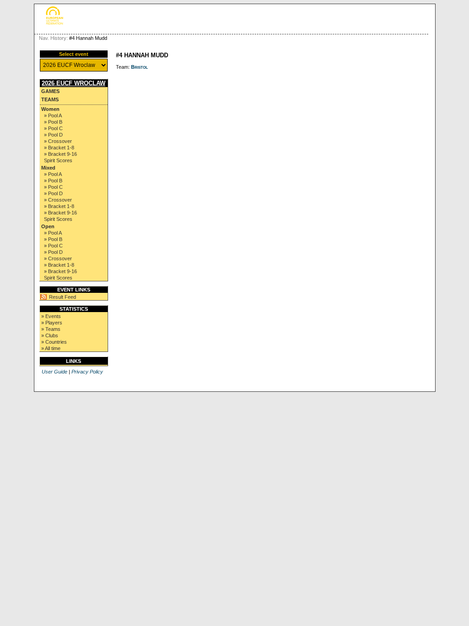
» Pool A (53, 115)
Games (50, 91)
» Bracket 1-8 (59, 147)
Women (50, 109)
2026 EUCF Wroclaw (73, 83)
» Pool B (53, 122)
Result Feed (62, 297)
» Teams (50, 329)
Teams (50, 99)
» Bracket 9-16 (60, 154)
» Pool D (53, 134)
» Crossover (58, 141)
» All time (50, 348)
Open (48, 226)
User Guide (54, 371)
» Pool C (53, 128)
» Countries (54, 342)
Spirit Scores (58, 160)
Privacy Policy (87, 371)
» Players (51, 322)
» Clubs (49, 335)
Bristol (139, 67)
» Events (51, 316)
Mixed (48, 167)
